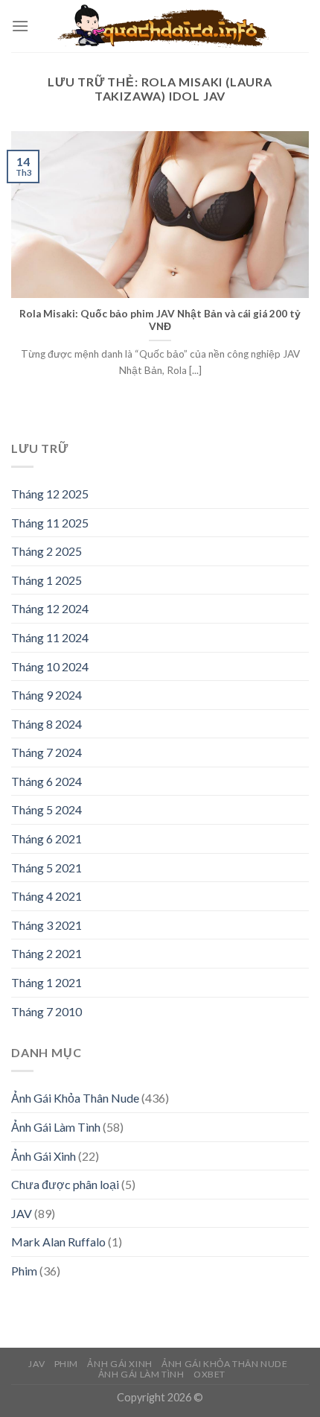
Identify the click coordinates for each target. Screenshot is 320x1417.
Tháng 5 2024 (46, 809)
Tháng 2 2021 (46, 953)
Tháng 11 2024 (50, 637)
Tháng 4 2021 (46, 896)
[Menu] (20, 25)
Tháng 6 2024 (46, 781)
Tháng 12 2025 (50, 493)
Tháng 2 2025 (46, 551)
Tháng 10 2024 (50, 666)
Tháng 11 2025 (50, 523)
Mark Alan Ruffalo (58, 1241)
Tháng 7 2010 (46, 1011)
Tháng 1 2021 (46, 982)
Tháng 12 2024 (50, 608)
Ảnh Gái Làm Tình (55, 1127)
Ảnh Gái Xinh (43, 1156)
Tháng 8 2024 (46, 724)
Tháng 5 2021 (46, 867)
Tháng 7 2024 (46, 752)
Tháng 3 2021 (46, 925)
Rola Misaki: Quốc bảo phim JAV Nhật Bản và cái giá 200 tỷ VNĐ (160, 320)
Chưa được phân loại (65, 1184)
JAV (21, 1213)
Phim (24, 1271)
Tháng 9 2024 (46, 695)
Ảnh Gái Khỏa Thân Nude (75, 1098)
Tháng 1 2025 (46, 580)
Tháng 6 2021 (46, 838)
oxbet (209, 1374)
